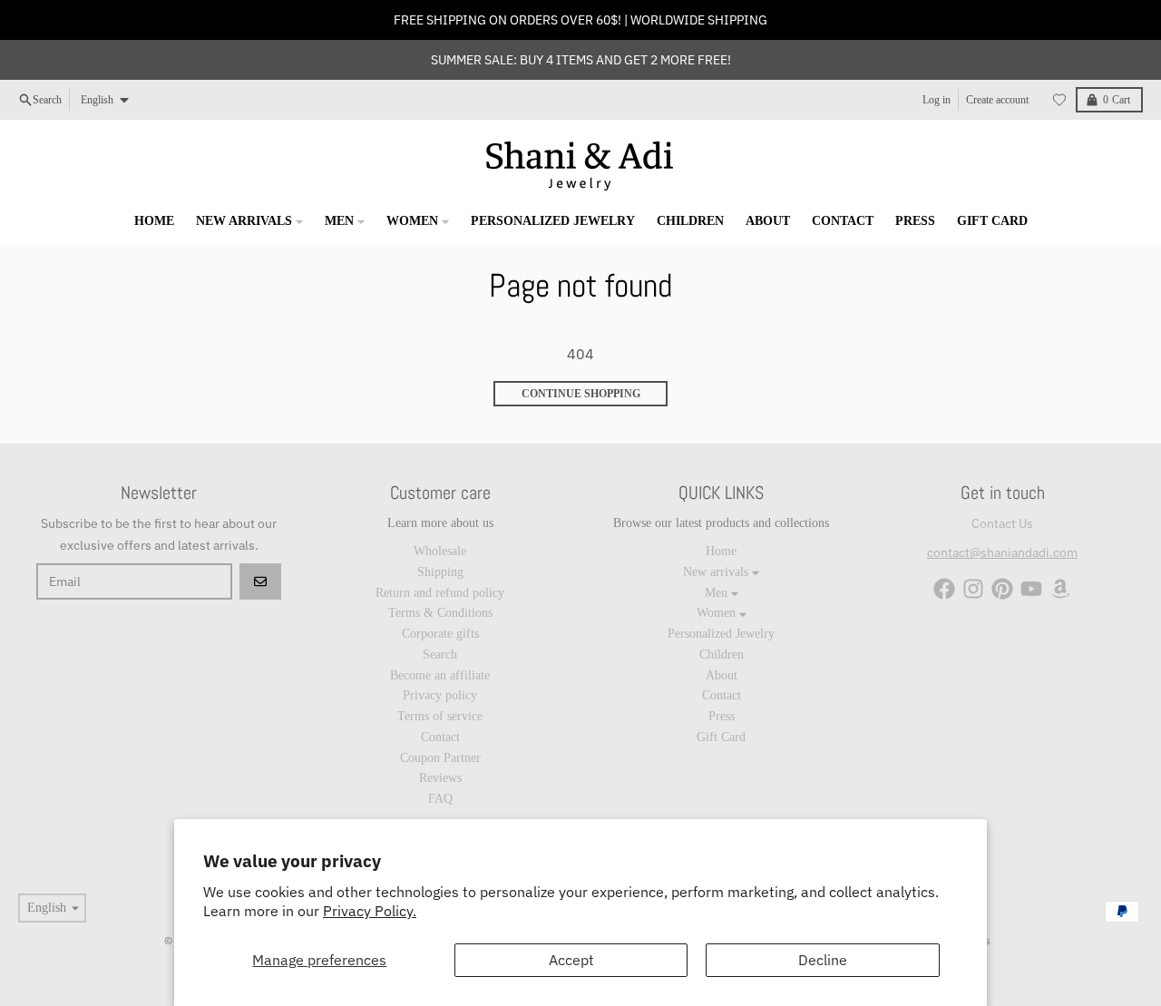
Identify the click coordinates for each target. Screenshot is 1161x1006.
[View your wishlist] (1059, 100)
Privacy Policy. (369, 911)
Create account (997, 99)
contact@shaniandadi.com (1002, 552)
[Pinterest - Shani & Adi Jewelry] (1002, 589)
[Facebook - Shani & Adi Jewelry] (944, 589)
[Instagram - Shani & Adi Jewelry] (973, 589)
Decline (822, 960)
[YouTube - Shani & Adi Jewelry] (1031, 589)
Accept (571, 960)
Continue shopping (581, 393)
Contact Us (1002, 523)
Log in (936, 99)
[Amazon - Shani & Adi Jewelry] (1060, 589)
